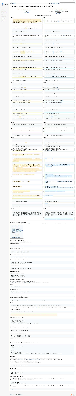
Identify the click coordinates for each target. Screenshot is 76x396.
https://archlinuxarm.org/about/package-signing (43, 307)
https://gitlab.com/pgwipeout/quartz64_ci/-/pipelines (20, 282)
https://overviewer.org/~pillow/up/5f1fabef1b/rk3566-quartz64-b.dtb (29, 359)
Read (49, 3)
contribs (29, 10)
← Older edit (26, 12)
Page (10, 3)
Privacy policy (12, 394)
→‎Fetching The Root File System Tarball (56, 11)
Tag (56, 12)
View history (57, 3)
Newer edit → (58, 13)
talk (27, 10)
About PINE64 (17, 394)
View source (53, 3)
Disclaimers (21, 394)
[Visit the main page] (4, 4)
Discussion (13, 3)
